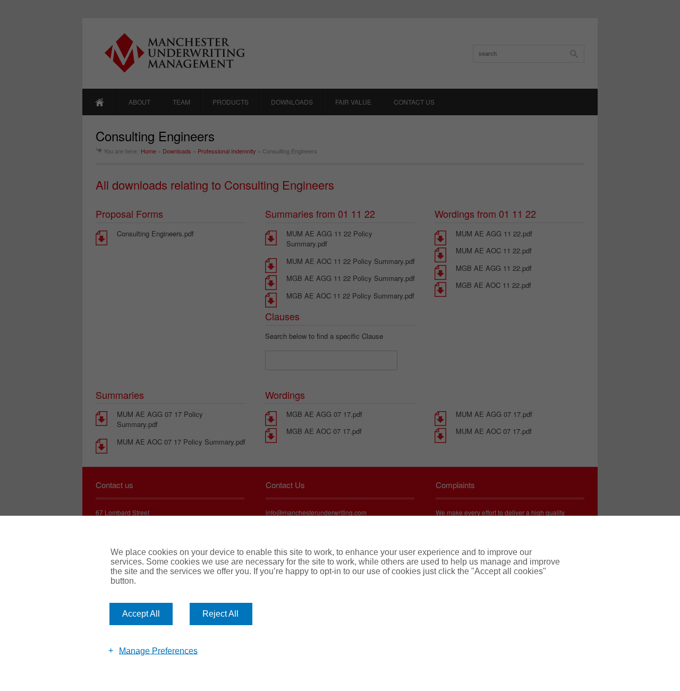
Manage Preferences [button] (158, 650)
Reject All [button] (220, 613)
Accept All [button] (141, 613)
